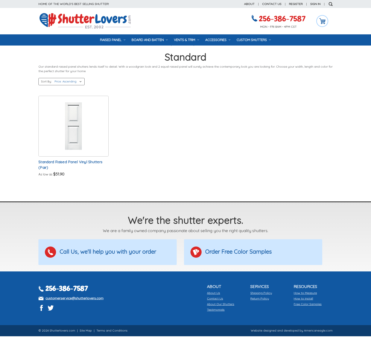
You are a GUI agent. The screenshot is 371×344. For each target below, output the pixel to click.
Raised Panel (111, 40)
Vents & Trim (185, 40)
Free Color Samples (308, 304)
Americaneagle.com (318, 330)
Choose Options (73, 126)
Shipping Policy (261, 293)
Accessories (216, 40)
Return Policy (259, 298)
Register (296, 4)
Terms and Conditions (112, 330)
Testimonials (216, 310)
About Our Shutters (220, 304)
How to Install (303, 298)
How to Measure (305, 293)
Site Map (86, 330)
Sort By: (46, 81)
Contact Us (271, 4)
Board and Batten (148, 40)
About (249, 4)
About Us (213, 293)
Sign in (315, 4)
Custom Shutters (252, 40)
